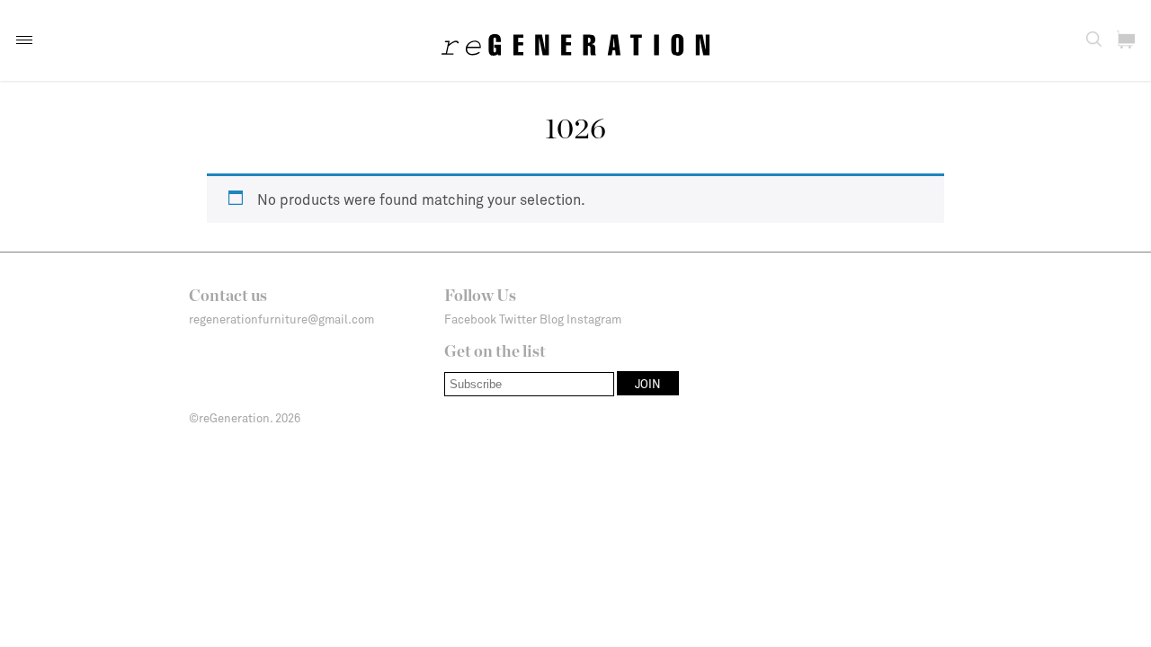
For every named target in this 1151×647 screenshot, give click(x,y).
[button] (24, 40)
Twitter (518, 319)
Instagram (594, 319)
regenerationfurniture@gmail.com (281, 319)
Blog (552, 319)
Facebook (470, 319)
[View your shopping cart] (1126, 40)
